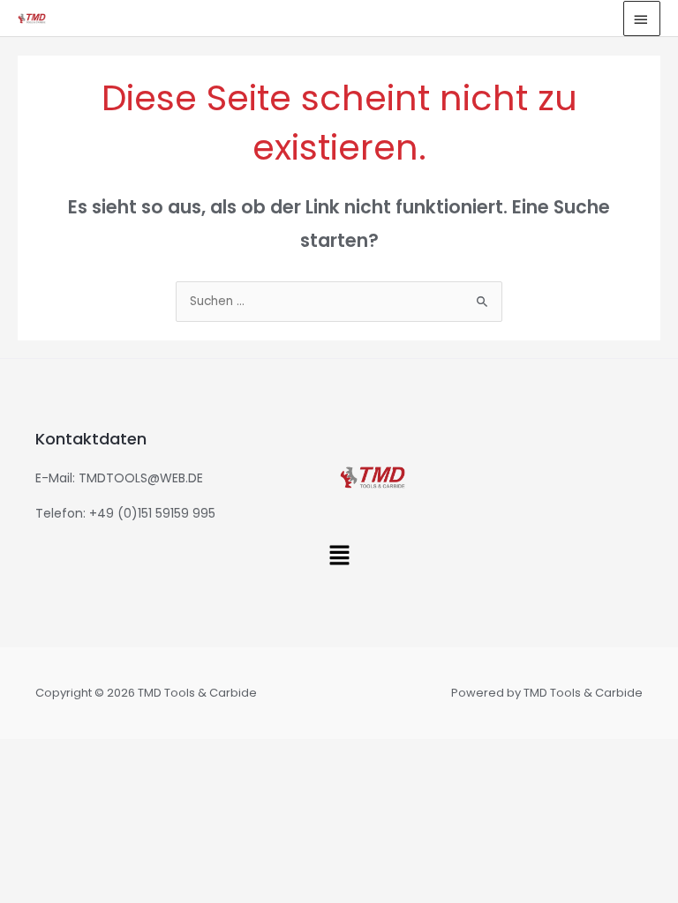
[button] (339, 556)
